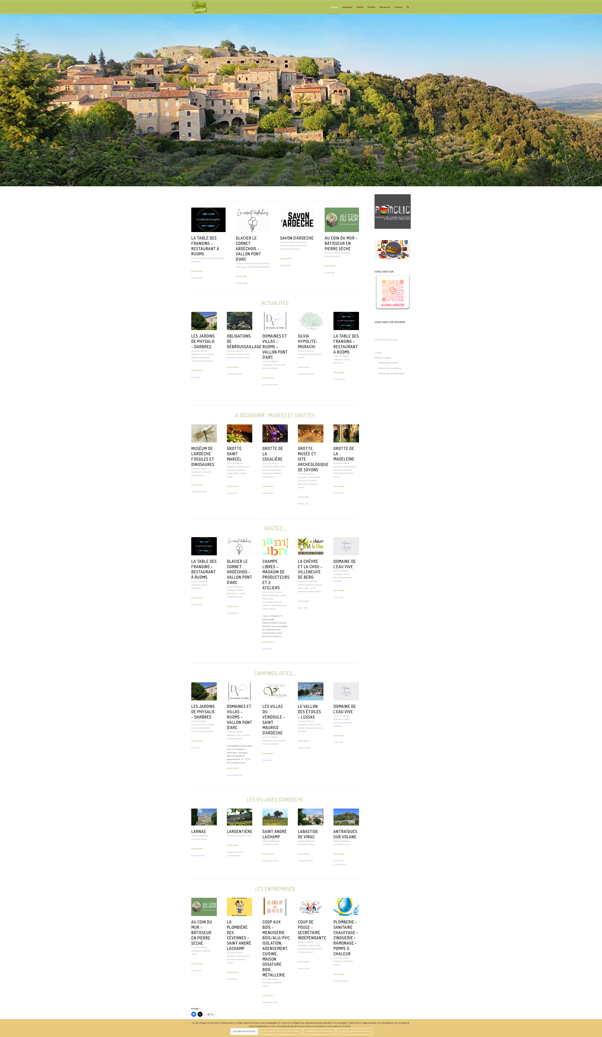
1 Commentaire (340, 880)
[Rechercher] (408, 7)
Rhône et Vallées (243, 374)
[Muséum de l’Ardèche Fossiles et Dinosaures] (204, 449)
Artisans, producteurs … (344, 262)
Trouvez (292, 283)
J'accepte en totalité (244, 1031)
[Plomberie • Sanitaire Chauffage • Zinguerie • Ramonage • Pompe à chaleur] (346, 923)
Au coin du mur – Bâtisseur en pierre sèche (201, 948)
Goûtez (327, 265)
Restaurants (338, 379)
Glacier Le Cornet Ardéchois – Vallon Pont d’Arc (239, 588)
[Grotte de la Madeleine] (346, 449)
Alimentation (339, 258)
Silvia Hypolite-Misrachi (308, 357)
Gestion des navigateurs (390, 368)
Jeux (202, 377)
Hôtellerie (337, 594)
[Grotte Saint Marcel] (239, 449)
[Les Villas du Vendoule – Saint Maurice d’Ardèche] (275, 707)
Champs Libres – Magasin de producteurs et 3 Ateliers (276, 590)
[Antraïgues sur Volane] (346, 833)
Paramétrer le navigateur (319, 1031)
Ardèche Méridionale (208, 248)
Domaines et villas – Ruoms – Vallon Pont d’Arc (275, 362)
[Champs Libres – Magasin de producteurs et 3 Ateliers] (275, 562)
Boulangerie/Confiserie (272, 618)
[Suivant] (599, 100)
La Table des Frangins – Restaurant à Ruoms (346, 359)
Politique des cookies (388, 362)
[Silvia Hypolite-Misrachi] (310, 337)
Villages (204, 855)
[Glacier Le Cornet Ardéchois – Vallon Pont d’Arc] (239, 562)
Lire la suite (196, 260)
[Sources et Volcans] (208, 220)
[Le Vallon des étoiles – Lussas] (253, 220)
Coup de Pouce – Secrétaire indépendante (312, 945)
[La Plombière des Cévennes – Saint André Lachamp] (239, 923)
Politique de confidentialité (391, 373)
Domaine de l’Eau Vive (344, 580)
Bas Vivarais (231, 374)
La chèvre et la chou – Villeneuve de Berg (340, 245)
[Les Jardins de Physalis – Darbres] (204, 337)
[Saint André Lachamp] (275, 833)
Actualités (240, 248)
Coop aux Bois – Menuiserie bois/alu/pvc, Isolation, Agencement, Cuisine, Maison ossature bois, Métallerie (295, 256)
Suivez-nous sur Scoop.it (386, 339)
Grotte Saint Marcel (234, 470)
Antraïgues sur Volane (345, 850)
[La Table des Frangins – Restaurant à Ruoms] (346, 337)
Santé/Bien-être (315, 370)
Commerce (266, 621)
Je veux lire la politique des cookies (280, 1031)
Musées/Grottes (197, 491)
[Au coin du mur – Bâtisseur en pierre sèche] (204, 923)
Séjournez (240, 254)
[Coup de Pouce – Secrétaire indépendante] (310, 923)
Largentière (239, 847)
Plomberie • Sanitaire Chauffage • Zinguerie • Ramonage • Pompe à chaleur (345, 953)
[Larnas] (204, 833)
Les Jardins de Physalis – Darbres (203, 357)
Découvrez (195, 251)
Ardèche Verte (243, 370)
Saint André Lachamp (274, 850)
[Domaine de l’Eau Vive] (346, 562)
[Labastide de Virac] (310, 833)
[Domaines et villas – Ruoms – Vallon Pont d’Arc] (275, 337)
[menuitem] (334, 7)
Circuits (221, 248)
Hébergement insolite (260, 251)
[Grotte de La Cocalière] (275, 449)
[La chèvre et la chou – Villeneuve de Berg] (342, 220)
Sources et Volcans (202, 240)
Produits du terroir (339, 265)
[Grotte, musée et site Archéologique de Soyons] (310, 449)
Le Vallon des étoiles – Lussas (252, 240)
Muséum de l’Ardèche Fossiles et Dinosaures (202, 472)
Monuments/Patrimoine (271, 489)
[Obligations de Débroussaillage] (239, 337)
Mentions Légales (383, 357)
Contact (378, 352)
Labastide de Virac (308, 850)
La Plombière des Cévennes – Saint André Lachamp (239, 951)
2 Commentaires (234, 871)
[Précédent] (2, 100)
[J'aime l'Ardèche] (199, 7)
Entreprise (284, 283)
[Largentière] (239, 833)
